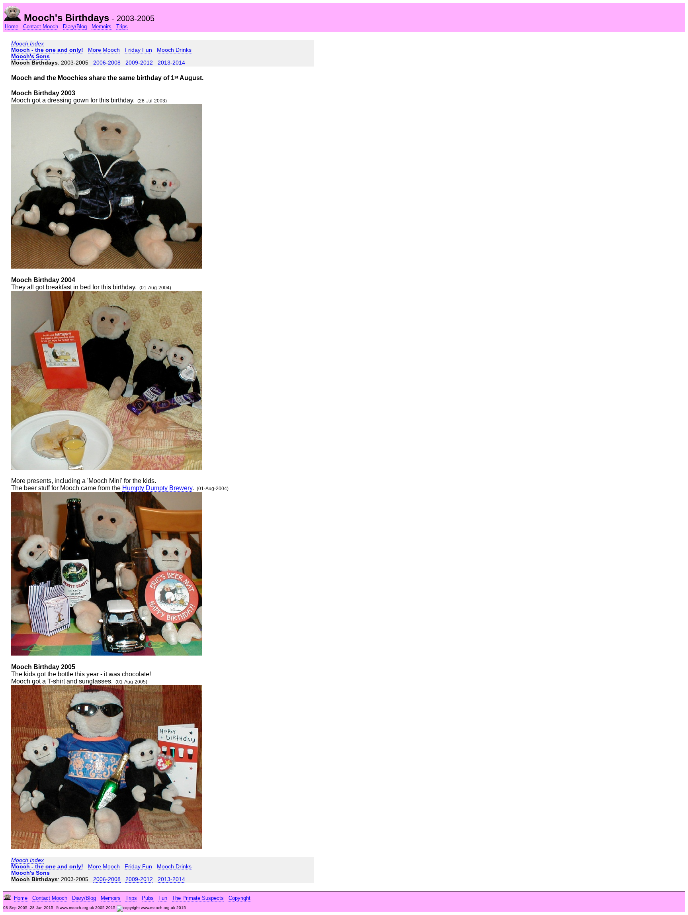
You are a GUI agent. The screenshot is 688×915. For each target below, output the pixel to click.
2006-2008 (107, 62)
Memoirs (101, 26)
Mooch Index (27, 43)
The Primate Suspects (198, 898)
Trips (122, 26)
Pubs (148, 898)
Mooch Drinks (174, 50)
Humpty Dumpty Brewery (157, 488)
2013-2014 (171, 62)
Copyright (239, 898)
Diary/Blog (75, 26)
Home (11, 26)
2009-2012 (139, 62)
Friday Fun (138, 50)
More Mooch (104, 50)
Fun (162, 898)
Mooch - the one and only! (47, 50)
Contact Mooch (40, 26)
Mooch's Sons (30, 56)
